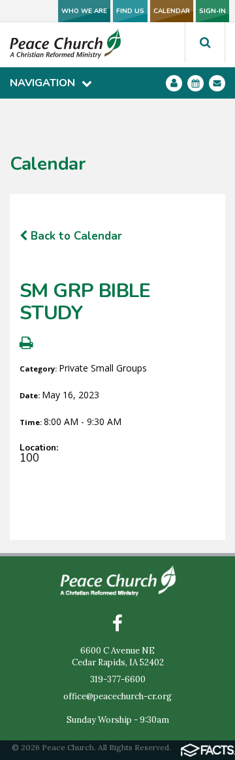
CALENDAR (171, 11)
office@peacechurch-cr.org (117, 696)
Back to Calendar (74, 236)
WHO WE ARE (84, 11)
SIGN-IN (212, 11)
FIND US (130, 11)
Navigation (42, 83)
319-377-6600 (118, 679)
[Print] (26, 344)
